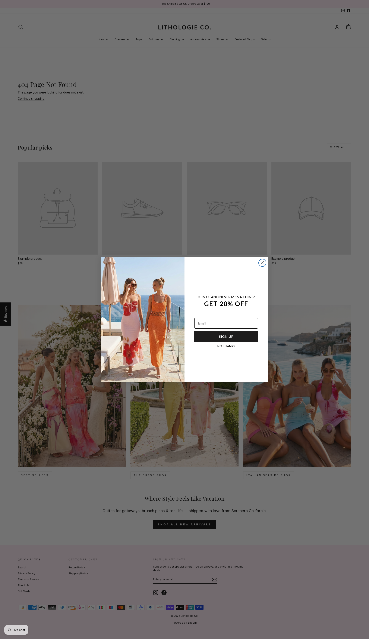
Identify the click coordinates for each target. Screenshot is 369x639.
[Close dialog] (262, 263)
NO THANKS (226, 346)
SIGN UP (226, 336)
